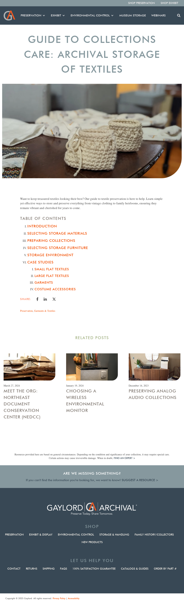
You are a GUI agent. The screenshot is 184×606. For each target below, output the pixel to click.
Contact (13, 568)
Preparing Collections (51, 240)
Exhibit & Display (40, 534)
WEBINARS (158, 15)
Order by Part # (165, 568)
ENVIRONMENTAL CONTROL (90, 15)
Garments (43, 282)
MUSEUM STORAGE (132, 15)
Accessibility (73, 598)
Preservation (26, 310)
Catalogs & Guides (134, 568)
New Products (92, 542)
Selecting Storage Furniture (57, 248)
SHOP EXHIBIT (169, 3)
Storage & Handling (114, 534)
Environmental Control (76, 534)
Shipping (49, 568)
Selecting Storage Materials (57, 233)
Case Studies (40, 262)
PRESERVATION (31, 15)
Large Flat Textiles (51, 276)
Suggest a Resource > (140, 480)
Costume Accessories (55, 289)
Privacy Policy (59, 598)
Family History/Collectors (154, 534)
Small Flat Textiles (51, 269)
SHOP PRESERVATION (141, 3)
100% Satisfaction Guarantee (94, 568)
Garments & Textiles (44, 310)
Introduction (42, 226)
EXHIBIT (56, 15)
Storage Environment (50, 255)
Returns (31, 568)
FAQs (63, 568)
